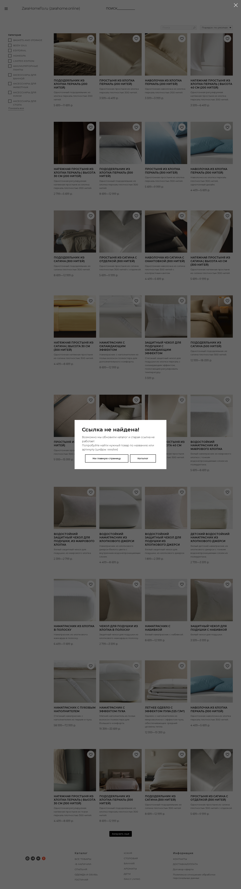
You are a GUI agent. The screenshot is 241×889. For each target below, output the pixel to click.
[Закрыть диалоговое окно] (235, 5)
